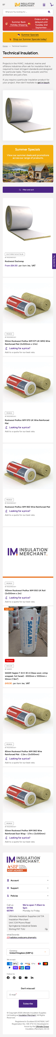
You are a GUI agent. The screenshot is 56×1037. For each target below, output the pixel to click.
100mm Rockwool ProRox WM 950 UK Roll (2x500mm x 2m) (25, 592)
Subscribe (28, 1003)
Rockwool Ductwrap (14, 261)
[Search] (49, 12)
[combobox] (28, 12)
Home (5, 46)
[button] (4, 5)
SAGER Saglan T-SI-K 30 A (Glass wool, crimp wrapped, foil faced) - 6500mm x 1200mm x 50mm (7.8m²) (26, 676)
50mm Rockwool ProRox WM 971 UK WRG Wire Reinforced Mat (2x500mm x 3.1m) (27, 342)
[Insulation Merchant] (25, 4)
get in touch (43, 82)
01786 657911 (10, 909)
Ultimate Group (42, 1026)
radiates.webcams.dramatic (22, 937)
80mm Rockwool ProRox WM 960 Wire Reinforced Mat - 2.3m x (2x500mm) (23, 753)
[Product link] (28, 237)
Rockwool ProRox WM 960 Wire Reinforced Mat (27, 507)
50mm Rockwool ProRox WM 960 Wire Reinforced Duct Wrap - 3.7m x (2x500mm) (25, 832)
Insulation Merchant (27, 1015)
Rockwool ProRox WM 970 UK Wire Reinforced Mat (27, 422)
